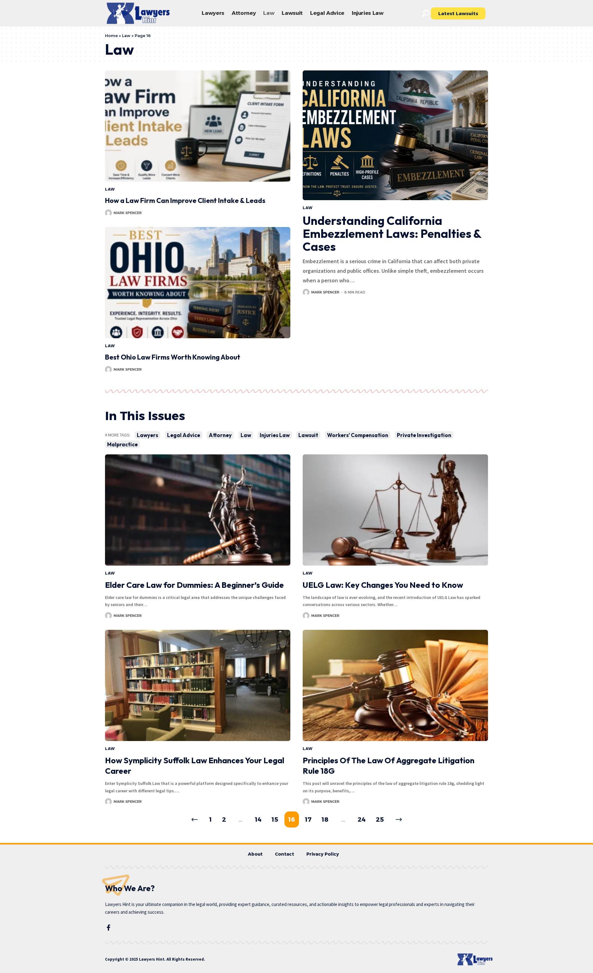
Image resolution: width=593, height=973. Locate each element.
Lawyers (147, 435)
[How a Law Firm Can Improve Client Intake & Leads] (197, 126)
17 (308, 819)
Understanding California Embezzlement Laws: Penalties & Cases (392, 233)
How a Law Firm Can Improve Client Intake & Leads (185, 200)
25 (380, 819)
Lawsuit (308, 435)
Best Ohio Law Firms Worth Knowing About (172, 357)
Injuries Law (275, 435)
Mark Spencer (128, 213)
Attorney (220, 435)
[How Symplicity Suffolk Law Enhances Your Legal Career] (197, 685)
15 (275, 819)
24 (362, 819)
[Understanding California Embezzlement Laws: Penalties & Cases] (395, 135)
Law (126, 35)
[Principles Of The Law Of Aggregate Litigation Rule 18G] (395, 685)
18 (325, 819)
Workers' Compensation (357, 435)
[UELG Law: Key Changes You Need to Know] (395, 510)
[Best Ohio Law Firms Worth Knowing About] (197, 282)
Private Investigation (424, 435)
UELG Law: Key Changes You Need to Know (383, 585)
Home (111, 35)
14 (258, 819)
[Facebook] (108, 927)
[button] (425, 13)
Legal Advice (183, 435)
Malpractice (122, 444)
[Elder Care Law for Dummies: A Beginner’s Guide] (197, 510)
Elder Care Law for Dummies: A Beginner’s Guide (194, 585)
